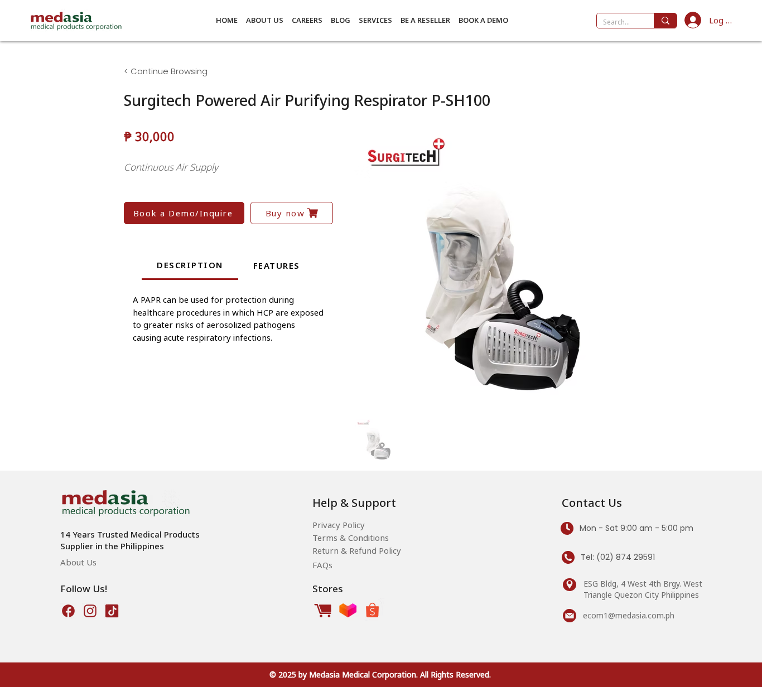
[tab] (190, 266)
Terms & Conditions (350, 537)
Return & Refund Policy (356, 550)
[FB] (68, 611)
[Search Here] (665, 20)
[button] (264, 20)
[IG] (90, 611)
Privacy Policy (338, 524)
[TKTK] (112, 611)
